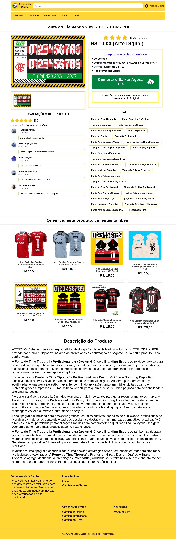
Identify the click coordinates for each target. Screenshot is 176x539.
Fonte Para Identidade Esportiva (107, 210)
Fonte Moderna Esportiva (103, 170)
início (65, 481)
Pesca (76, 15)
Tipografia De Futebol (125, 136)
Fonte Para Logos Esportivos (105, 153)
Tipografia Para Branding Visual (138, 199)
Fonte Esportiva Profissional (136, 119)
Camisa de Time (72, 519)
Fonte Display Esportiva (144, 148)
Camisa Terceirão (73, 512)
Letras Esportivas (136, 131)
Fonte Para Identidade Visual (105, 142)
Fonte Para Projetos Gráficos (105, 193)
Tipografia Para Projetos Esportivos (108, 148)
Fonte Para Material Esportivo (105, 176)
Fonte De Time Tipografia (103, 119)
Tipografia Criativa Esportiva (136, 170)
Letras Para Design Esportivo (142, 165)
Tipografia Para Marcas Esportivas (108, 159)
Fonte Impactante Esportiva (104, 204)
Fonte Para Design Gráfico (130, 125)
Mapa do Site (122, 512)
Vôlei (65, 15)
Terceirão (33, 15)
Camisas (18, 15)
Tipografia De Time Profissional (139, 187)
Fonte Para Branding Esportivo (106, 131)
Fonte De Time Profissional (104, 187)
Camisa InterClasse (74, 485)
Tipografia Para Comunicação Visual (109, 182)
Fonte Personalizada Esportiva (106, 165)
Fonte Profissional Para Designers (142, 142)
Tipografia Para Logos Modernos (141, 204)
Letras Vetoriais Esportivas (139, 193)
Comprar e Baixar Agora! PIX (121, 81)
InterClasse (50, 15)
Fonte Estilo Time (137, 210)
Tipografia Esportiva (101, 125)
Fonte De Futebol (99, 136)
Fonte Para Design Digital (103, 199)
